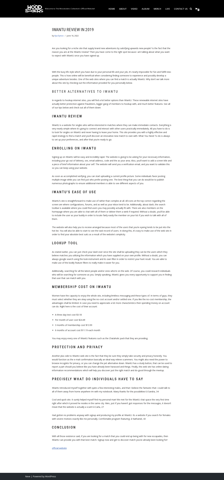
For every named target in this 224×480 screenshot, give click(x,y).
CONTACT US (181, 8)
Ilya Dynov (59, 35)
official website (59, 448)
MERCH (157, 8)
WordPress (50, 476)
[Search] (191, 9)
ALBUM (145, 8)
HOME (111, 8)
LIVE (167, 8)
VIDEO (134, 8)
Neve (27, 476)
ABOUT (123, 8)
